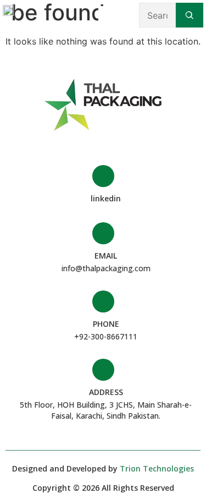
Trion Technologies (157, 468)
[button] (106, 15)
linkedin (106, 198)
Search (189, 15)
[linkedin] (103, 176)
